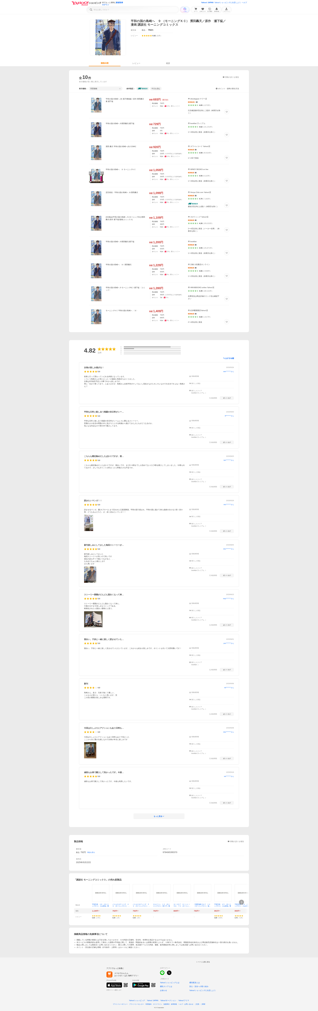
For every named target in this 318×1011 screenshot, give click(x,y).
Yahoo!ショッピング (137, 1000)
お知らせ (163, 990)
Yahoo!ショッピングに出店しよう (227, 2)
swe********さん (228, 371)
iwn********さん (229, 460)
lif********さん (229, 416)
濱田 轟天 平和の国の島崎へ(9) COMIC (121, 146)
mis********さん (229, 504)
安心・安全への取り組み (198, 986)
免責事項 (166, 1004)
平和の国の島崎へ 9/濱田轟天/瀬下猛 (120, 123)
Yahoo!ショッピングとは (169, 983)
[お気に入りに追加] (226, 111)
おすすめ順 (229, 358)
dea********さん (228, 732)
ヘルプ (244, 2)
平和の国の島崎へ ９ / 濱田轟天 (119, 265)
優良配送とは (194, 983)
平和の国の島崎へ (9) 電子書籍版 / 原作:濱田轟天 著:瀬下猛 (125, 100)
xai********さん (229, 776)
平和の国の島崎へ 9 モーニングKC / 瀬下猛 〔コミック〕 (125, 289)
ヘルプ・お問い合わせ (185, 1004)
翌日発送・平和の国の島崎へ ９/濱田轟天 (122, 192)
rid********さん (229, 688)
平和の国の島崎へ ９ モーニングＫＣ (121, 169)
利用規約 (149, 1004)
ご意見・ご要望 (200, 1004)
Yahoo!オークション (168, 1000)
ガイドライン (157, 1004)
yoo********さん (228, 643)
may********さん (228, 598)
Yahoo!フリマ (183, 1000)
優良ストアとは (166, 986)
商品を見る (91, 852)
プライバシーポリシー (120, 1004)
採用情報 (174, 1004)
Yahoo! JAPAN (207, 2)
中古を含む (156, 89)
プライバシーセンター (136, 1004)
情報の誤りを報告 (237, 841)
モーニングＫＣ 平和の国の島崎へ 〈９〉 (122, 311)
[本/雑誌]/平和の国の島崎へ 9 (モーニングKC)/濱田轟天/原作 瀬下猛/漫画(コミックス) (125, 218)
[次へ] (241, 902)
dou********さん (228, 549)
